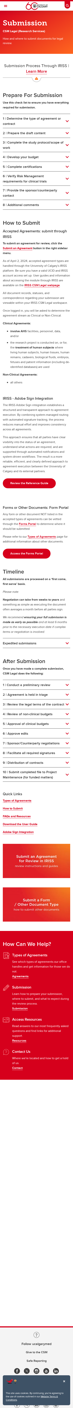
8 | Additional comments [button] (22, 204)
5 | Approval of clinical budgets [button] (26, 723)
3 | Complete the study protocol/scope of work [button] (33, 145)
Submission (20, 1008)
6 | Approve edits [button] (15, 733)
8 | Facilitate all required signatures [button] (29, 753)
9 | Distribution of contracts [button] (23, 762)
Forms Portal (27, 524)
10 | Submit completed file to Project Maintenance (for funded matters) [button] (30, 775)
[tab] (36, 121)
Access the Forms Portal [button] (26, 553)
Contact (17, 1068)
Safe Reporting (37, 1361)
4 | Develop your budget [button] (21, 157)
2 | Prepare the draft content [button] (24, 133)
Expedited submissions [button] (19, 643)
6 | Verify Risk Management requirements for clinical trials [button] (25, 179)
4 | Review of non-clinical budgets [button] (27, 714)
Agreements (20, 976)
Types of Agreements (42, 536)
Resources (19, 1040)
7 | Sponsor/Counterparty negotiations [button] (31, 743)
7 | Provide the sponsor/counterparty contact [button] (30, 193)
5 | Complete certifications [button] (26, 166)
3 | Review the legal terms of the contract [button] (33, 704)
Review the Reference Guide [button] (29, 483)
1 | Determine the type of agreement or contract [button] (32, 121)
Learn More (36, 71)
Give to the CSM (36, 1352)
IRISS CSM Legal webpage (42, 285)
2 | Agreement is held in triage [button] (25, 694)
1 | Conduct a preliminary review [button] (26, 685)
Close (64, 1383)
